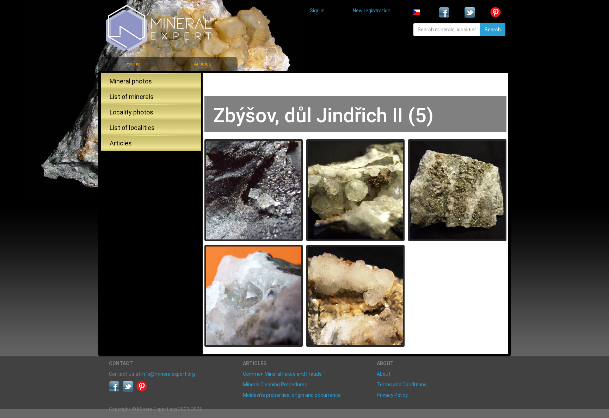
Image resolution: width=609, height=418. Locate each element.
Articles (202, 64)
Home (133, 64)
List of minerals (132, 96)
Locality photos (131, 112)
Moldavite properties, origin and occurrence (292, 395)
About (383, 374)
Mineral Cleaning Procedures (275, 384)
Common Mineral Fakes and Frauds (282, 374)
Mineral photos (131, 81)
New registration (371, 10)
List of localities (132, 127)
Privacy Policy (392, 395)
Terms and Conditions (402, 384)
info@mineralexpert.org (168, 374)
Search (493, 29)
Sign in (317, 10)
